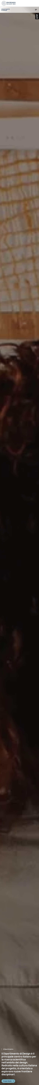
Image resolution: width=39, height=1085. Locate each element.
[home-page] (6, 9)
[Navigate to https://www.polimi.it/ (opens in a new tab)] (9, 3)
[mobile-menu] (35, 9)
